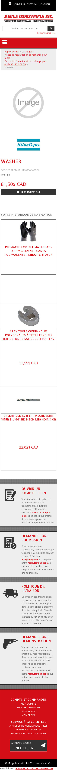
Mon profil (28, 715)
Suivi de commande (28, 707)
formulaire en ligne (38, 563)
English (45, 4)
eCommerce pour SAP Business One (34, 768)
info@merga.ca (30, 559)
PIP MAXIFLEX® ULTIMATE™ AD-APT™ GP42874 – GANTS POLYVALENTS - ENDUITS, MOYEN (28, 250)
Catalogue (27, 51)
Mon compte (28, 703)
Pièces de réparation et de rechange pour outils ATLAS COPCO (25, 63)
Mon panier (29, 711)
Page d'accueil (11, 51)
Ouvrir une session (26, 4)
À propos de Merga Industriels (29, 725)
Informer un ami (30, 191)
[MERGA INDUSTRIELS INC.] (28, 18)
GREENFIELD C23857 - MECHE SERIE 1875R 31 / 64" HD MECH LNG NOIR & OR (28, 417)
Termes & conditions (28, 729)
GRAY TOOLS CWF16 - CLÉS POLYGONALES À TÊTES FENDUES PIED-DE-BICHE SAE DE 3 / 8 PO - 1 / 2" (28, 334)
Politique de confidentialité (28, 733)
